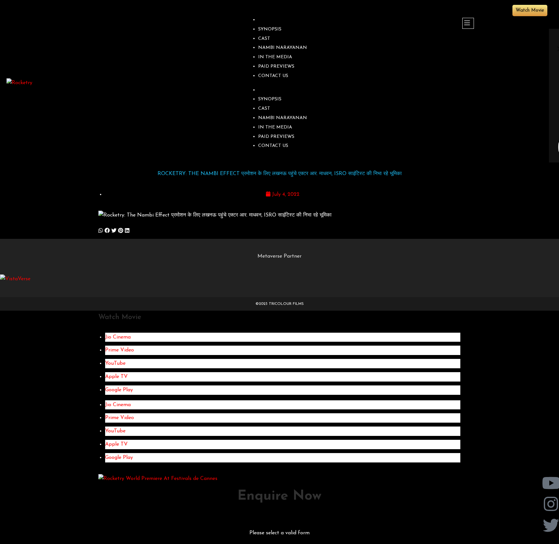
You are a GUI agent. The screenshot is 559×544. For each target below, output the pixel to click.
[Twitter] (551, 526)
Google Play (119, 390)
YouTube (115, 363)
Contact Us (273, 75)
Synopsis (269, 29)
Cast (264, 38)
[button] (100, 231)
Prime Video (119, 350)
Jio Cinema (118, 337)
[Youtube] (551, 483)
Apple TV (116, 376)
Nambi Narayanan (282, 47)
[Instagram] (551, 504)
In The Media (275, 57)
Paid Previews (276, 66)
